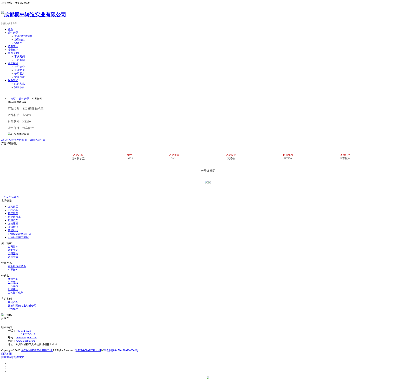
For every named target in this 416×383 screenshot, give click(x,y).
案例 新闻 (13, 53)
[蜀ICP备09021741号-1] (88, 350)
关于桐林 (13, 63)
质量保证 (13, 49)
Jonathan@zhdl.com (26, 337)
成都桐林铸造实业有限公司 (37, 350)
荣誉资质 (19, 77)
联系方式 (19, 83)
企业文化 (19, 70)
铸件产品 (13, 32)
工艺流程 (13, 286)
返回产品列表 (36, 140)
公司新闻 (19, 60)
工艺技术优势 (15, 292)
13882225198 (28, 334)
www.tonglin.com (25, 341)
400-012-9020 (8, 140)
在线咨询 (22, 140)
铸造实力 (13, 46)
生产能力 (13, 282)
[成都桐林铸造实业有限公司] (33, 14)
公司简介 (19, 66)
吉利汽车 (13, 302)
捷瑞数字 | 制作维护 (12, 357)
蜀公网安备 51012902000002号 (121, 350)
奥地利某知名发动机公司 (22, 305)
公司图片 (19, 73)
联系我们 (13, 80)
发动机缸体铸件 (23, 36)
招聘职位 (19, 87)
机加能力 (13, 289)
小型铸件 (19, 39)
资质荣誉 (13, 256)
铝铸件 (18, 43)
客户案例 (19, 56)
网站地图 (6, 353)
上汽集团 (13, 309)
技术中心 (13, 279)
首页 (10, 29)
